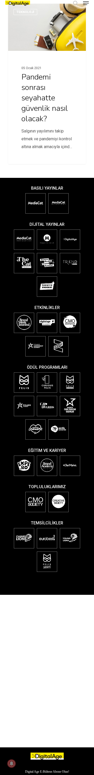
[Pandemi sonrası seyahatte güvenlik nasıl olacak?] (47, 84)
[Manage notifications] (11, 763)
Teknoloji (25, 12)
